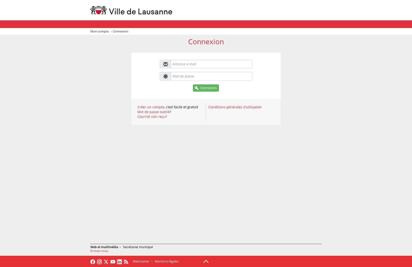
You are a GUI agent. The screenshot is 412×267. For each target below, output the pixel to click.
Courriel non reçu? (152, 116)
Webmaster (141, 261)
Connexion (208, 88)
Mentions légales (167, 261)
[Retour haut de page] (206, 261)
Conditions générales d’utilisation (235, 107)
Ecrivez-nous (99, 251)
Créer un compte (150, 107)
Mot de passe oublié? (154, 111)
